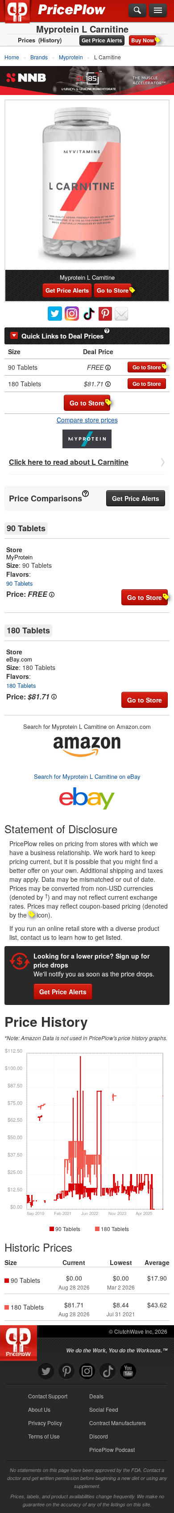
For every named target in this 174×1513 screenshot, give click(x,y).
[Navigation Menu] (158, 11)
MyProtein (19, 557)
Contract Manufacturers (117, 1422)
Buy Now (142, 40)
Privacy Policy (45, 1422)
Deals (96, 1396)
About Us (39, 1409)
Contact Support (47, 1396)
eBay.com (19, 659)
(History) (50, 40)
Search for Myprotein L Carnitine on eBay (87, 776)
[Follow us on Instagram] (87, 1371)
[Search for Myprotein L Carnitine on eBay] (87, 796)
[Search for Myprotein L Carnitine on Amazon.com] (87, 745)
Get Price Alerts (102, 40)
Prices (26, 40)
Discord (98, 1436)
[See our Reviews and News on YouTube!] (128, 1371)
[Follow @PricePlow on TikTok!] (107, 1371)
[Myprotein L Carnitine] (87, 185)
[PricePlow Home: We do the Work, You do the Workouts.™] (24, 17)
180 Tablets (21, 685)
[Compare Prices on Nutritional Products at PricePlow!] (20, 1340)
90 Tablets (19, 583)
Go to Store (112, 290)
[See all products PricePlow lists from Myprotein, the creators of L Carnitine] (87, 438)
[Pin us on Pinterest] (66, 1371)
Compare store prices (87, 419)
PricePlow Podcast (112, 1449)
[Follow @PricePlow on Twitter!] (46, 1371)
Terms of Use (44, 1436)
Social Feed (103, 1409)
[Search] (137, 11)
